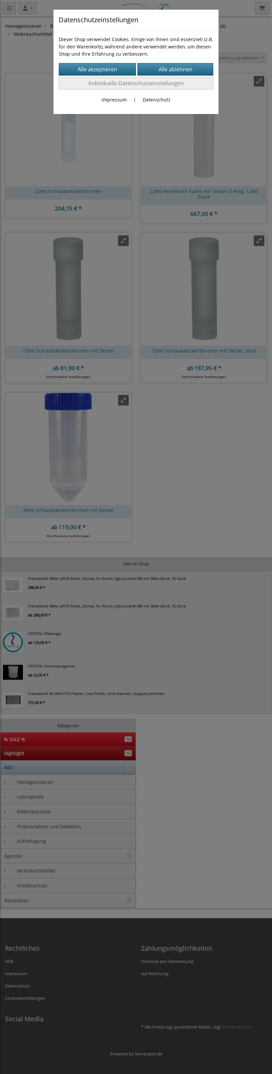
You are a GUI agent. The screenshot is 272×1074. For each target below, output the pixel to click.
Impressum (114, 99)
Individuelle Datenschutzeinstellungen (136, 83)
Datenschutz (156, 99)
